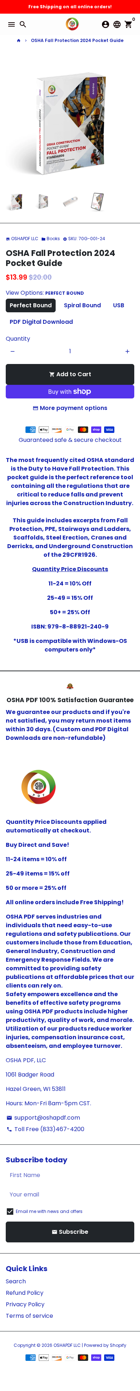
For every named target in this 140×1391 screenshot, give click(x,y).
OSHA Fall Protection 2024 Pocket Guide (77, 40)
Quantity (18, 339)
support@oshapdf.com (43, 1118)
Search (16, 1281)
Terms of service (29, 1316)
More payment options (73, 408)
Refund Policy (24, 1293)
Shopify (118, 1345)
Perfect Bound (31, 305)
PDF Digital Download (41, 322)
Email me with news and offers (49, 1211)
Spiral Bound (82, 305)
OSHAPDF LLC (67, 1345)
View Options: (45, 293)
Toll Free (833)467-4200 (45, 1129)
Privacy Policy (25, 1304)
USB (118, 305)
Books (50, 238)
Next (127, 121)
